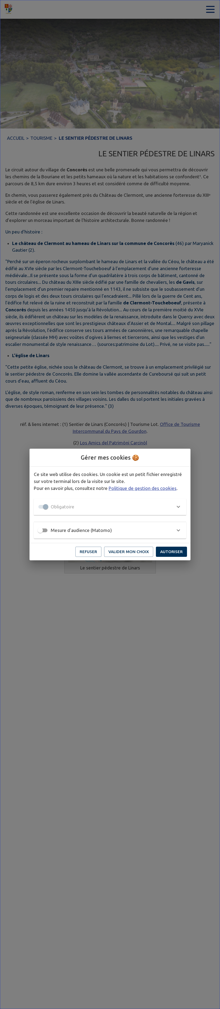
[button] (110, 506)
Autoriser (171, 551)
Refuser (88, 551)
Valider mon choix (128, 551)
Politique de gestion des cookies (143, 488)
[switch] (40, 530)
